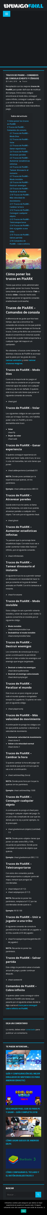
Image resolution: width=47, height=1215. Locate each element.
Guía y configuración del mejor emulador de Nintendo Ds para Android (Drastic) (23, 1077)
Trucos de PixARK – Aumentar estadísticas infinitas (20, 161)
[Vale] (44, 1207)
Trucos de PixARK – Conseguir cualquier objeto (20, 213)
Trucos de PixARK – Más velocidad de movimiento (20, 198)
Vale (23, 1211)
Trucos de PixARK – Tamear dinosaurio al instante (19, 170)
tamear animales (14, 360)
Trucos (24, 81)
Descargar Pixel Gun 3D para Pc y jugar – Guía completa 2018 (23, 1110)
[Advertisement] (23, 42)
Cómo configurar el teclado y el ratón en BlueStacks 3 (22, 1173)
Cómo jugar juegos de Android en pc (22, 1142)
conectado (30, 1029)
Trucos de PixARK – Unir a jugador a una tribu (20, 228)
